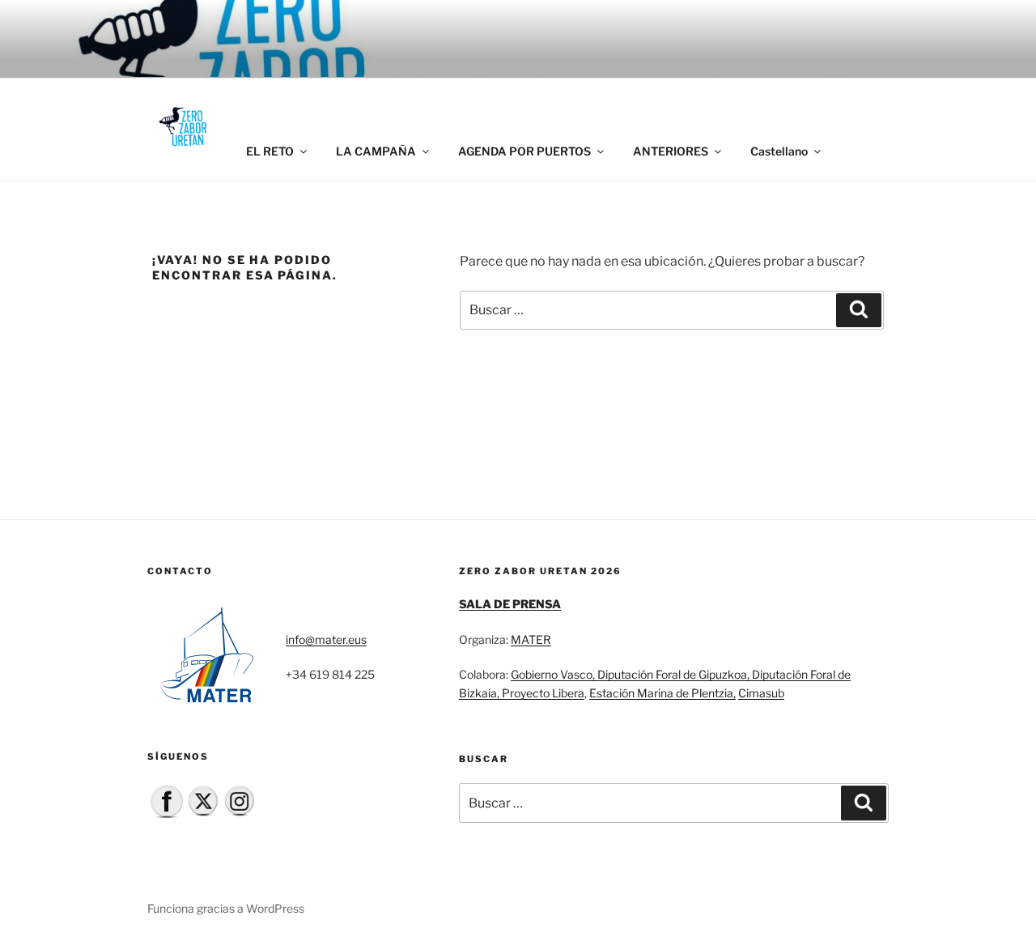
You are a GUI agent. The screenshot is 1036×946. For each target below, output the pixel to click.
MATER (531, 639)
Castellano (779, 151)
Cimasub (761, 693)
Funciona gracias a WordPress (225, 908)
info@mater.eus (326, 639)
